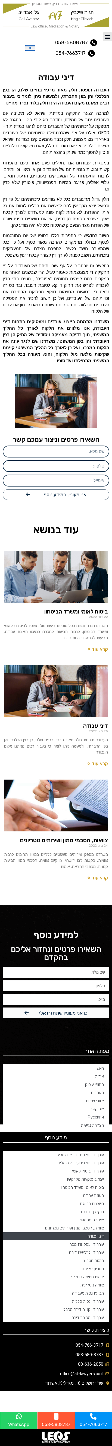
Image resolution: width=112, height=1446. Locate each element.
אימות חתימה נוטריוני (87, 1277)
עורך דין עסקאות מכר (87, 1244)
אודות (99, 1076)
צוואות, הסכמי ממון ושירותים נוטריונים (64, 840)
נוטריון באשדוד (92, 1268)
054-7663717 (93, 1424)
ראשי (100, 1068)
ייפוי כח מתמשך (91, 1220)
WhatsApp (18, 1424)
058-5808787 (56, 1424)
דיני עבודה (95, 725)
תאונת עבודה (93, 1195)
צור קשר (97, 1109)
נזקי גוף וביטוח (92, 1211)
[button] (107, 36)
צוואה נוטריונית (92, 1285)
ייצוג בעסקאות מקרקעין (85, 1179)
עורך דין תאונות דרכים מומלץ (81, 1154)
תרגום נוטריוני (93, 1260)
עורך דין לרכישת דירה (86, 1252)
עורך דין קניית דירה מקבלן (83, 1309)
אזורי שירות (95, 1100)
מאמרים (97, 1092)
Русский (96, 1117)
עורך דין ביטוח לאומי (88, 1171)
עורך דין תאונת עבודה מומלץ (81, 1163)
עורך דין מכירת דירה (87, 1317)
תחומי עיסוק (94, 1084)
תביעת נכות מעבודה (88, 1293)
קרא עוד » (98, 649)
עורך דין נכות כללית (88, 1301)
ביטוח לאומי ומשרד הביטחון (76, 611)
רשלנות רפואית (92, 1203)
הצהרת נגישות (92, 1125)
